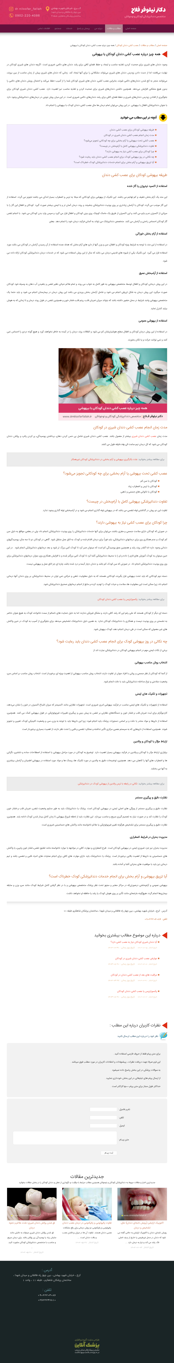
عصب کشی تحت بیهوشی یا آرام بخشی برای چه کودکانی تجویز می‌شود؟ (119, 140)
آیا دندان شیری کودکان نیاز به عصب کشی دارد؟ (134, 942)
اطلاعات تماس (44, 28)
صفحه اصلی (130, 28)
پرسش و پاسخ (83, 28)
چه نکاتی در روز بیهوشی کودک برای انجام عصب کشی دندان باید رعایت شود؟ (116, 157)
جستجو (58, 28)
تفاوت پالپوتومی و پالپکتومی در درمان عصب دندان (87, 1223)
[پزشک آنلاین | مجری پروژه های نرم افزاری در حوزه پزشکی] (87, 1354)
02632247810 (47, 1300)
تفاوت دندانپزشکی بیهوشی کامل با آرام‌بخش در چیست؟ (127, 146)
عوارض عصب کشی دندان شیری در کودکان (136, 958)
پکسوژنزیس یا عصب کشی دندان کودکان (117, 599)
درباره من (98, 28)
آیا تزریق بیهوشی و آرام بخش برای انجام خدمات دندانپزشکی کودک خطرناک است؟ (114, 162)
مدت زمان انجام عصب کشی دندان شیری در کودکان (129, 135)
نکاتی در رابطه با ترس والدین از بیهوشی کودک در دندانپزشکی (107, 784)
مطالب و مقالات (114, 28)
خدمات (69, 28)
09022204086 (47, 1295)
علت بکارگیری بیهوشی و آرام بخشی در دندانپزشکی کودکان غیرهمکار (104, 459)
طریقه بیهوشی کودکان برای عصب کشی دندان (132, 130)
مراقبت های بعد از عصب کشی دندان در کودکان (134, 975)
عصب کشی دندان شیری (144, 436)
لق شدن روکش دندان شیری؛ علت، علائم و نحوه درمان (32, 1225)
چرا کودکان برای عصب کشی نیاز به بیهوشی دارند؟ (129, 151)
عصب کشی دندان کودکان (127, 45)
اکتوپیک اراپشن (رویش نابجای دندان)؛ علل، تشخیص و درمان (142, 1225)
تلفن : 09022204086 (156, 919)
